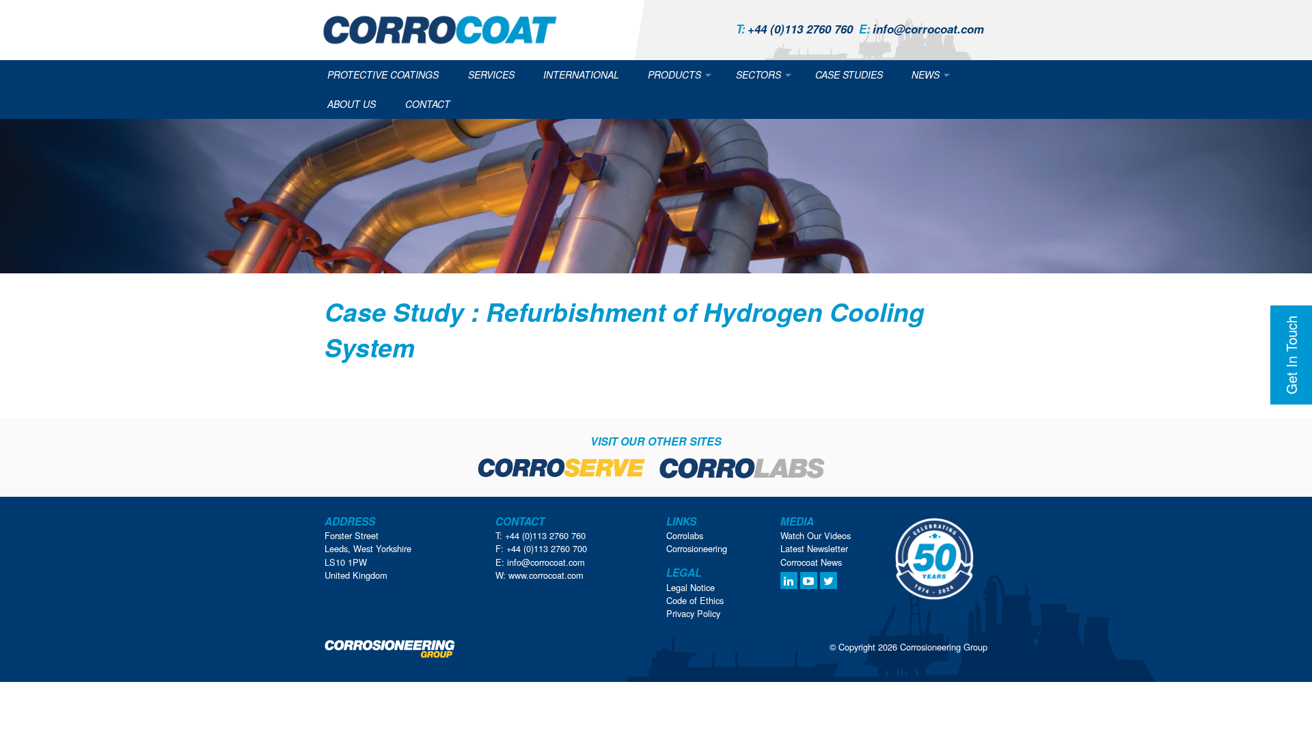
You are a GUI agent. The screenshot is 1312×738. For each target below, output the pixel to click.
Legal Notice (690, 587)
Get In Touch (1291, 355)
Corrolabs (684, 535)
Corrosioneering (696, 548)
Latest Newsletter (814, 548)
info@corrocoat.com (921, 28)
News (926, 74)
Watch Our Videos (815, 535)
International (581, 74)
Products (674, 74)
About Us (351, 104)
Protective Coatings (383, 74)
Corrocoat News (811, 562)
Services (491, 74)
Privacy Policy (693, 613)
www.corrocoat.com (546, 575)
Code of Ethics (695, 600)
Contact (427, 104)
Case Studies (849, 74)
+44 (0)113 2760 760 (794, 28)
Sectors (758, 74)
